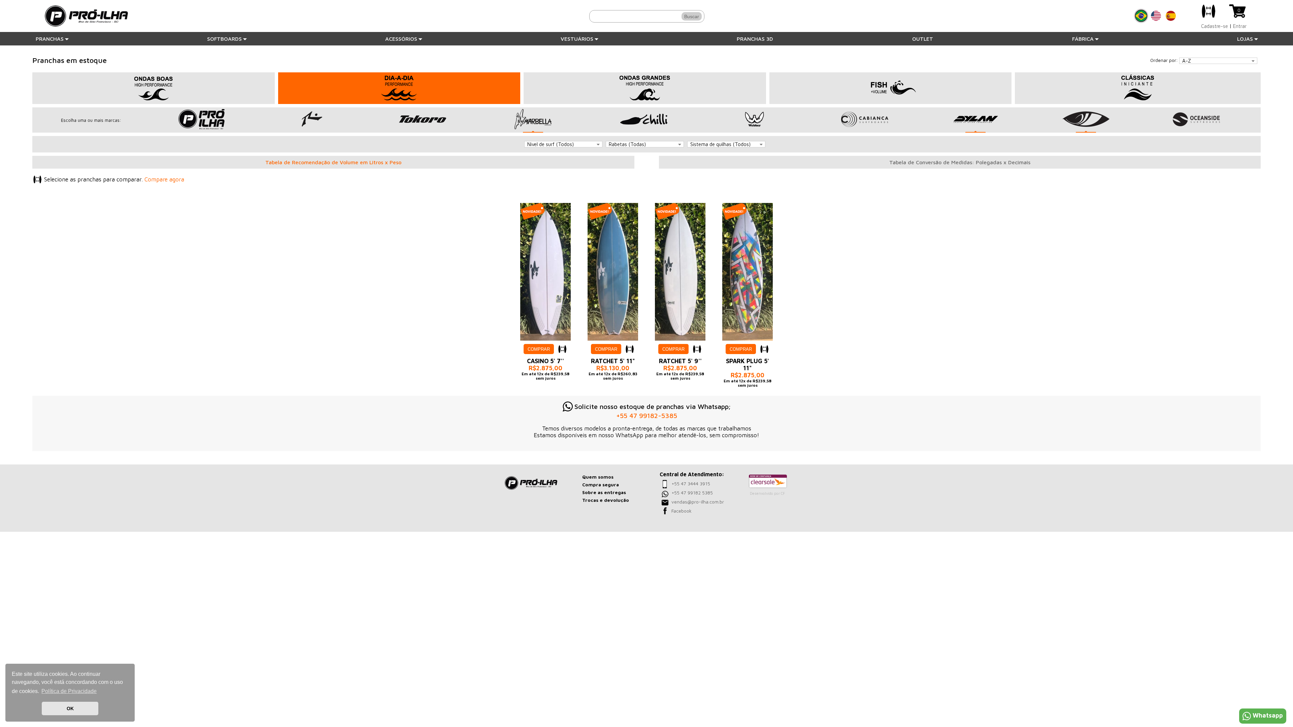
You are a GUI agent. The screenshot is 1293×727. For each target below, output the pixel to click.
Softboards (224, 39)
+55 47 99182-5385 (646, 415)
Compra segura (600, 484)
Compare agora (164, 179)
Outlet (922, 39)
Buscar (691, 16)
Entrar (1240, 26)
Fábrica (1083, 39)
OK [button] (70, 708)
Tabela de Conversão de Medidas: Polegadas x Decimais (959, 162)
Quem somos (598, 477)
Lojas (1245, 39)
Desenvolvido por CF (767, 493)
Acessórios (401, 39)
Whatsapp (1268, 715)
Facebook (681, 511)
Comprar (539, 349)
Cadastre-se (1214, 26)
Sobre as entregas (604, 492)
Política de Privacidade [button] (69, 691)
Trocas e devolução (605, 500)
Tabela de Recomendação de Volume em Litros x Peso (333, 162)
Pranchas (50, 39)
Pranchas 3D (755, 39)
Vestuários (577, 39)
